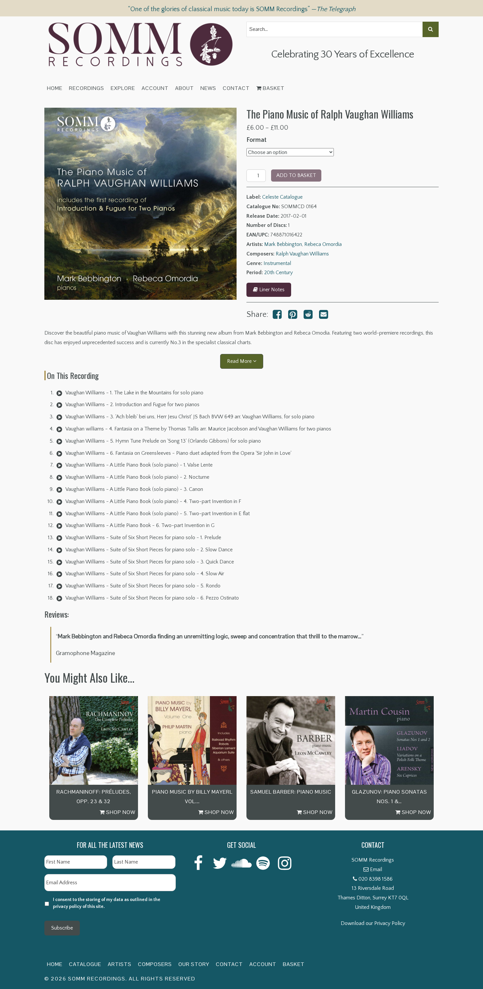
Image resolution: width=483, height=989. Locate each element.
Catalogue (85, 964)
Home (54, 88)
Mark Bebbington (283, 244)
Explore (123, 88)
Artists (119, 964)
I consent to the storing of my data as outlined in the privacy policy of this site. (106, 903)
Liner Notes (271, 290)
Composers (155, 964)
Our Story (193, 964)
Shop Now (120, 812)
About (184, 88)
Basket (273, 88)
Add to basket (296, 175)
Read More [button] (240, 361)
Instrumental (277, 263)
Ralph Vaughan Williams (302, 254)
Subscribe (62, 928)
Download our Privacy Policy (373, 923)
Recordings (86, 88)
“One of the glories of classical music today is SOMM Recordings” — (242, 9)
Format (256, 140)
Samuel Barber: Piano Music (291, 791)
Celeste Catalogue (282, 197)
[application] (59, 392)
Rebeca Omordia (323, 244)
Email (376, 869)
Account (155, 88)
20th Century (278, 272)
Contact (236, 88)
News (208, 88)
